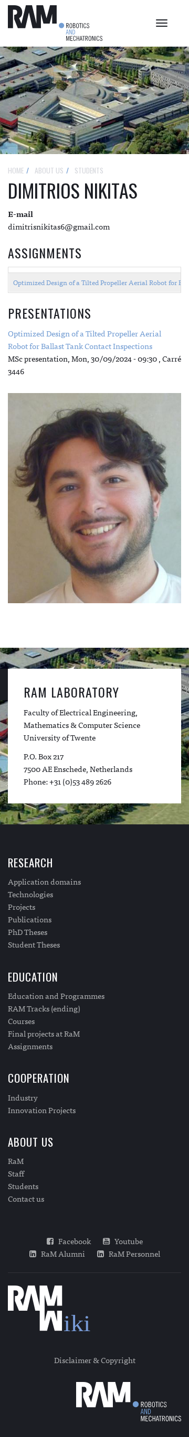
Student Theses (34, 944)
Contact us (26, 1198)
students (89, 170)
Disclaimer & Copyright (94, 1359)
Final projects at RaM (44, 1033)
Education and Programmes (56, 995)
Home (16, 170)
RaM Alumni (60, 1253)
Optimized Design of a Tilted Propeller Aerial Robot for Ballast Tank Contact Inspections (84, 339)
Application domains (44, 881)
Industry (23, 1097)
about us (49, 170)
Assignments (30, 1046)
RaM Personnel (132, 1253)
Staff (16, 1173)
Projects (21, 906)
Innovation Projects (42, 1110)
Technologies (30, 894)
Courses (21, 1021)
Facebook (72, 1241)
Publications (29, 919)
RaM (16, 1161)
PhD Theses (27, 932)
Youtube (126, 1241)
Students (23, 1186)
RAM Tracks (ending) (44, 1008)
